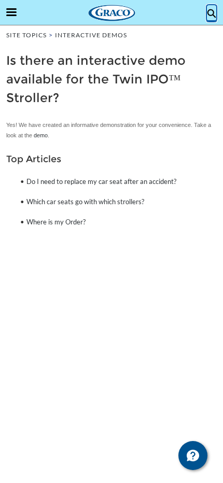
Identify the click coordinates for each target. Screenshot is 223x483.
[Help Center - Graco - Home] (111, 13)
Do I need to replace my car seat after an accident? (101, 181)
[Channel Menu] (192, 455)
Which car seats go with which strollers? (85, 201)
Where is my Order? (56, 222)
